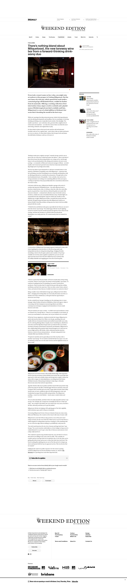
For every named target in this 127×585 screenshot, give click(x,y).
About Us (73, 541)
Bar (29, 477)
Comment (48, 480)
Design (43, 37)
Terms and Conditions (61, 541)
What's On (83, 37)
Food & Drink (61, 37)
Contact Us (88, 541)
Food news (33, 477)
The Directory (52, 37)
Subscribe (91, 37)
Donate (34, 550)
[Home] (35, 20)
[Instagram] (30, 554)
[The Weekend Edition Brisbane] (63, 28)
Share (34, 480)
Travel (76, 37)
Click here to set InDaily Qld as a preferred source (43, 468)
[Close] (125, 579)
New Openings (40, 477)
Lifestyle (69, 37)
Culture (37, 37)
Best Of (30, 37)
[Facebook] (28, 554)
